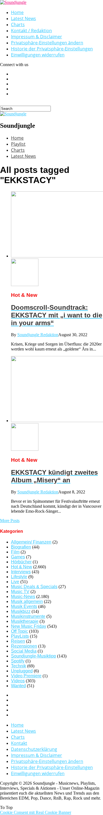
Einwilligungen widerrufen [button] (38, 55)
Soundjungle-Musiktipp (33, 656)
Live (15, 581)
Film (15, 552)
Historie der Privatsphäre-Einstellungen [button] (52, 49)
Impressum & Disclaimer (36, 37)
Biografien (21, 547)
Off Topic (19, 631)
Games (18, 557)
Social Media (24, 651)
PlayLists (20, 636)
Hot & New (21, 566)
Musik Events (24, 606)
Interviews (21, 571)
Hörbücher (21, 561)
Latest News (23, 18)
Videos (18, 680)
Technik (18, 666)
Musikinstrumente (28, 616)
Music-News (23, 596)
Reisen (18, 641)
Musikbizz (20, 611)
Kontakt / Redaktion (31, 31)
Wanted (18, 685)
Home (17, 12)
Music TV (20, 591)
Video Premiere (26, 675)
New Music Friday (28, 626)
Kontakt (19, 743)
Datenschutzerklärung (34, 749)
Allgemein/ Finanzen (31, 542)
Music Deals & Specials (34, 586)
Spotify (17, 661)
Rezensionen (24, 646)
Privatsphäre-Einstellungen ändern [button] (47, 43)
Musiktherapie (24, 621)
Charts (18, 24)
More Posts (10, 520)
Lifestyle (19, 576)
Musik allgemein (27, 601)
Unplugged (22, 671)
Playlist (18, 144)
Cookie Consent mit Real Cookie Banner (35, 812)
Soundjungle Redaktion (37, 334)
